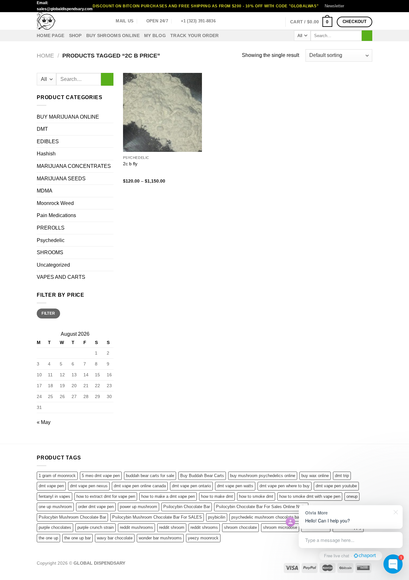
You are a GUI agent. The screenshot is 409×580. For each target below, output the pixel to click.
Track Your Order (194, 35)
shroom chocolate (240, 527)
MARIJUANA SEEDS (61, 178)
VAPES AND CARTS (61, 277)
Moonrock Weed (55, 203)
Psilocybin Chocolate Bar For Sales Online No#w (261, 506)
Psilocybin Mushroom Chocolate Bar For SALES (157, 517)
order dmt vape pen (96, 506)
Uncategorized (53, 265)
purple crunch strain (95, 527)
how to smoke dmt (256, 496)
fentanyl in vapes (54, 496)
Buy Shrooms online (113, 35)
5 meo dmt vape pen (101, 475)
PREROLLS (51, 228)
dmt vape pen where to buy (284, 485)
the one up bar (77, 538)
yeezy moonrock (203, 538)
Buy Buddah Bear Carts (202, 475)
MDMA (44, 190)
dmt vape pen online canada (140, 485)
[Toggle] (110, 252)
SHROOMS (50, 252)
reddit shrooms (204, 527)
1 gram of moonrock (57, 475)
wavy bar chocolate (115, 538)
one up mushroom (55, 506)
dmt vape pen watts (235, 485)
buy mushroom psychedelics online (262, 475)
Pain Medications (56, 215)
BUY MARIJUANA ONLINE (68, 117)
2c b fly (130, 163)
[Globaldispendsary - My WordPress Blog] (69, 21)
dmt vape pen (51, 485)
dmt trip (342, 475)
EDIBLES (48, 141)
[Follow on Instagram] (357, 6)
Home (45, 55)
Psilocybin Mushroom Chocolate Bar (72, 517)
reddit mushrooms (136, 527)
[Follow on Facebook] (351, 6)
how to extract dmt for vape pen (105, 496)
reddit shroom (171, 527)
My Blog (155, 35)
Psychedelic (51, 240)
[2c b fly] (162, 112)
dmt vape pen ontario (191, 485)
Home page (51, 35)
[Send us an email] (369, 6)
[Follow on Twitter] (363, 6)
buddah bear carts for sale (150, 475)
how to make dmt (217, 496)
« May (43, 422)
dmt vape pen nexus (89, 485)
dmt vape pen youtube (336, 485)
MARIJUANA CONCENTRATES (74, 166)
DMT (42, 129)
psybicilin (216, 517)
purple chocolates (55, 527)
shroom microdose (280, 527)
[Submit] (367, 35)
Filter (48, 313)
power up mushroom (138, 506)
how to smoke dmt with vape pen (309, 496)
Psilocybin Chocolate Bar (186, 506)
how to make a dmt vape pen (168, 496)
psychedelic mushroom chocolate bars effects (274, 517)
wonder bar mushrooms (160, 538)
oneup (352, 496)
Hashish (46, 153)
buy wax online (315, 475)
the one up (48, 538)
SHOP (75, 35)
